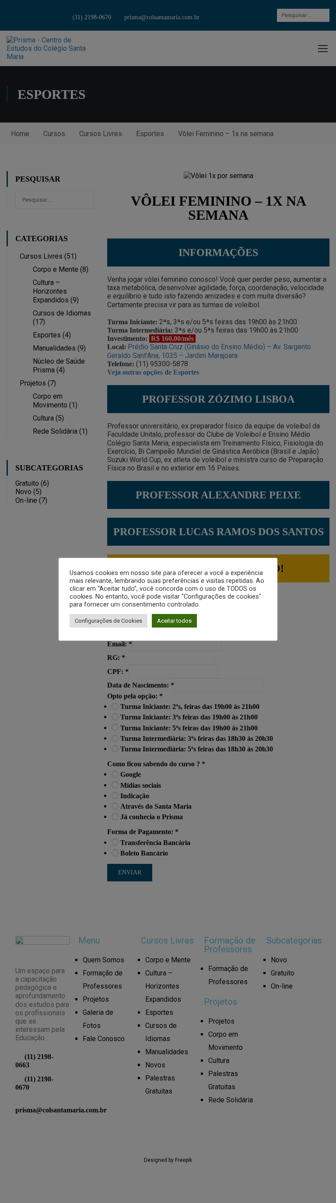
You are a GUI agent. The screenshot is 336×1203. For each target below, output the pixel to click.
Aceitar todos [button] (174, 620)
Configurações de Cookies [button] (108, 620)
